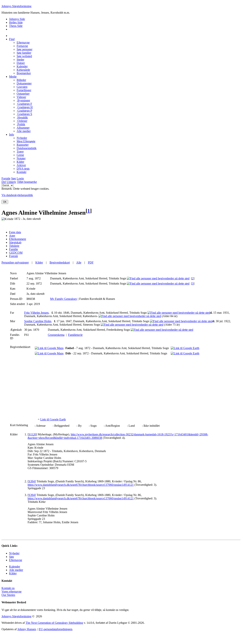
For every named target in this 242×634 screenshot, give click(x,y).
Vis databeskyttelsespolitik (17, 195)
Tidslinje (14, 245)
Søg (13, 178)
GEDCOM (15, 252)
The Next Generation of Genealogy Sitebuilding (54, 622)
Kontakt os (8, 588)
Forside (6, 178)
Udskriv (11, 181)
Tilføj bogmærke (27, 181)
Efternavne (15, 560)
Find (12, 39)
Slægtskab (15, 242)
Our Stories (8, 595)
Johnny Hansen (26, 629)
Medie (13, 76)
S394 (32, 481)
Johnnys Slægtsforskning (16, 6)
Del (4, 181)
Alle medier (16, 570)
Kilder (39, 262)
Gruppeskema (56, 334)
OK (5, 201)
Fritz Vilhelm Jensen (36, 312)
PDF (91, 262)
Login (20, 178)
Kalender (14, 566)
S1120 (32, 434)
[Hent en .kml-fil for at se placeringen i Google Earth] (185, 348)
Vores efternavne (12, 591)
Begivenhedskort (60, 262)
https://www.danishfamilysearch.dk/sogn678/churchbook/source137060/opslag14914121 (81, 484)
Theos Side (15, 25)
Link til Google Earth (53, 419)
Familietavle (75, 334)
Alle (78, 262)
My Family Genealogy (63, 298)
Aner (12, 235)
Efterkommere (17, 239)
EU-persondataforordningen (55, 629)
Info (11, 134)
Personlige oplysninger (15, 262)
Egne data (15, 232)
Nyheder (14, 553)
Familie (13, 249)
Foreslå (13, 256)
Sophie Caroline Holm (37, 321)
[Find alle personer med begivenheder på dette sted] (158, 278)
